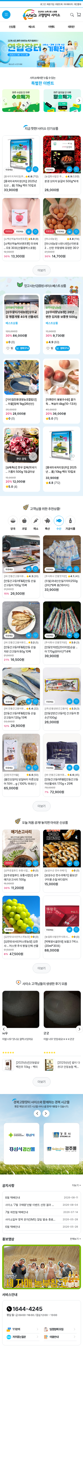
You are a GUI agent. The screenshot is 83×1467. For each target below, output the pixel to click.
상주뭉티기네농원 (14, 307)
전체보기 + (75, 1238)
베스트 (31, 26)
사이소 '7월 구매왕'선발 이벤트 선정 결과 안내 (30, 1205)
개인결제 (77, 4)
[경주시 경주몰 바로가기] (61, 1144)
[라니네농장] (51, 238)
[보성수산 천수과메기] (56, 870)
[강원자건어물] (11, 774)
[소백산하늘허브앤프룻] (16, 238)
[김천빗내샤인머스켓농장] (17, 936)
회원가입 (50, 4)
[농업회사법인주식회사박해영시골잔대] (57, 937)
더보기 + (76, 1185)
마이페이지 (68, 4)
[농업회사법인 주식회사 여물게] (54, 176)
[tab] (13, 523)
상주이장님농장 (53, 307)
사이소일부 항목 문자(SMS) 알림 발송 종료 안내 (30, 1219)
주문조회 (58, 4)
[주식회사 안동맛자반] (56, 576)
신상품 (12, 26)
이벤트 (51, 26)
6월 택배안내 (12, 1226)
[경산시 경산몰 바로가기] (21, 1144)
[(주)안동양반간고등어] (56, 708)
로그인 (43, 4)
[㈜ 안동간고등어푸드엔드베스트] (15, 576)
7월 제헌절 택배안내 (16, 1212)
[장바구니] (79, 15)
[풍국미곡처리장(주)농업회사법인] (14, 176)
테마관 (71, 26)
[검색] (72, 15)
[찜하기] (35, 169)
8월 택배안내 (12, 1197)
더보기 (42, 270)
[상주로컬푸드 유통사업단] (16, 870)
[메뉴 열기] (6, 14)
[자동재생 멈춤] (41, 57)
